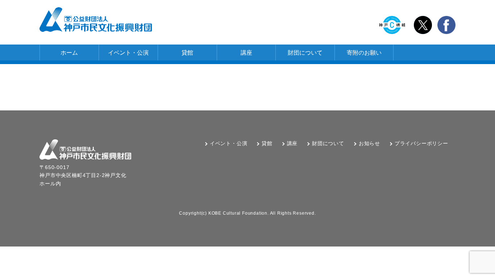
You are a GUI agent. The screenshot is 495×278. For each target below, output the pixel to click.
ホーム (69, 53)
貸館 (187, 53)
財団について (305, 53)
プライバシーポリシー (421, 143)
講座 (246, 53)
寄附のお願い (364, 53)
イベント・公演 (128, 53)
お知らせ (369, 143)
